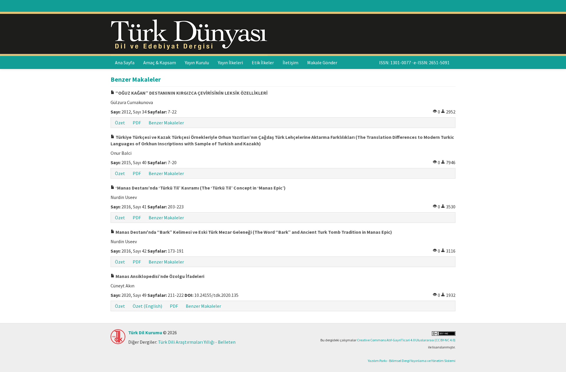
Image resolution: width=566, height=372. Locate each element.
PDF (137, 123)
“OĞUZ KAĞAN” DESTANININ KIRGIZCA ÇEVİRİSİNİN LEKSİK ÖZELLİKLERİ (191, 93)
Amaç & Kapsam (159, 62)
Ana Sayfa (124, 62)
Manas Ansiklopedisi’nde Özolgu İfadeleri (159, 276)
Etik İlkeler (263, 62)
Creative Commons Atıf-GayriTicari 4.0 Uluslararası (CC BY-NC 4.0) (406, 340)
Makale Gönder (322, 62)
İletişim (290, 62)
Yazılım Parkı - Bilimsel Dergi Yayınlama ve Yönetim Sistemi (411, 360)
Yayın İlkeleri (230, 62)
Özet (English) (147, 306)
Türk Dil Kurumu (145, 332)
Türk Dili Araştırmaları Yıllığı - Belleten (197, 342)
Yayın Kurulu (197, 62)
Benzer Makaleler (166, 123)
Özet (120, 123)
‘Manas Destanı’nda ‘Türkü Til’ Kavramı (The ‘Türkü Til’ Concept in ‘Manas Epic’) (200, 188)
